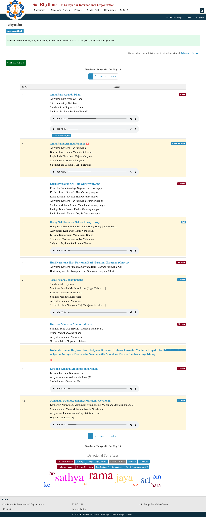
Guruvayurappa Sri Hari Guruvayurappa (75, 184)
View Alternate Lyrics (61, 135)
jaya (124, 477)
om (157, 475)
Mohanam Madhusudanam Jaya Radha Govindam (80, 400)
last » (113, 76)
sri (146, 479)
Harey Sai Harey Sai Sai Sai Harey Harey (75, 222)
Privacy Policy (79, 509)
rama (101, 474)
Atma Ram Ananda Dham (65, 94)
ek (85, 483)
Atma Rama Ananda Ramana (68, 143)
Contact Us (8, 509)
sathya (69, 476)
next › (103, 76)
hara (156, 485)
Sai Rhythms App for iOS (137, 466)
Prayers (78, 10)
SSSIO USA (77, 504)
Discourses (39, 10)
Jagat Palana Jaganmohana (66, 280)
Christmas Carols (117, 461)
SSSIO (124, 10)
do (135, 484)
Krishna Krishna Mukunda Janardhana (74, 369)
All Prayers (143, 461)
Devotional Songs (60, 10)
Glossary (189, 17)
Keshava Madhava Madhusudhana (71, 324)
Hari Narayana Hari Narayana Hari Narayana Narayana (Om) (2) (89, 262)
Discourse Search (65, 461)
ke (47, 484)
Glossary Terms (189, 53)
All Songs (80, 461)
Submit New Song (85, 466)
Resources (110, 10)
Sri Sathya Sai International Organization (23, 504)
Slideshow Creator (66, 466)
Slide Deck (93, 10)
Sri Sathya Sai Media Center (154, 504)
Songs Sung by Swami (97, 461)
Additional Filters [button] (14, 62)
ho (52, 472)
